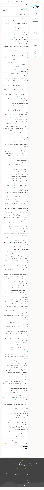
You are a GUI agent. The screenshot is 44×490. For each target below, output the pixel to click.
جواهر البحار (27, 475)
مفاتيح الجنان (37, 473)
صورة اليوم (27, 483)
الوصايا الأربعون (27, 482)
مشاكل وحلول (17, 480)
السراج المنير (27, 480)
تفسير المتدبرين (27, 476)
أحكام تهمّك (7, 473)
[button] (6, 1)
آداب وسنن (17, 476)
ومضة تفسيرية (27, 474)
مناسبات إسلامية (16, 474)
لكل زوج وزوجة (27, 481)
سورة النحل (24, 4)
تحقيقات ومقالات (17, 475)
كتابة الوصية (17, 473)
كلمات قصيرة (27, 473)
